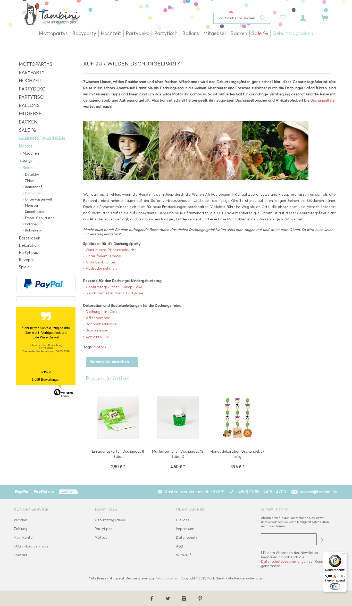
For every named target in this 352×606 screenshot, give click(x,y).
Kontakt (20, 555)
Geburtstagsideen (42, 138)
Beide (27, 167)
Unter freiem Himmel (103, 256)
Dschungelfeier (323, 100)
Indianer (31, 224)
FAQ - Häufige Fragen (32, 546)
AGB (179, 546)
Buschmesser (97, 330)
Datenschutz (186, 537)
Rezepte (27, 260)
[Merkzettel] (284, 17)
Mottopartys (35, 64)
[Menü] (344, 555)
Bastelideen (29, 238)
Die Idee (183, 520)
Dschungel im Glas (101, 312)
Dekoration (29, 245)
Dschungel (32, 193)
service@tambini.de (318, 491)
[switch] (335, 586)
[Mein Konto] (308, 17)
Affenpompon (98, 318)
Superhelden (34, 212)
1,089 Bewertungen (46, 379)
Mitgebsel (31, 114)
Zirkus (29, 181)
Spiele (24, 267)
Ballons (29, 105)
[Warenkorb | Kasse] (328, 17)
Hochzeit (30, 81)
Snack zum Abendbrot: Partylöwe (114, 293)
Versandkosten (167, 578)
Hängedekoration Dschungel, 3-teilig (237, 454)
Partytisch (33, 97)
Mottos (25, 146)
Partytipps (28, 252)
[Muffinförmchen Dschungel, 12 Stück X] (178, 418)
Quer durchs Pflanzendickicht (111, 250)
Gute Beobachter (100, 262)
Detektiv (31, 174)
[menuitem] (241, 18)
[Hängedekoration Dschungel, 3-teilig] (237, 418)
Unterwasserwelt (38, 199)
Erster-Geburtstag (39, 218)
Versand (20, 520)
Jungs (26, 160)
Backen (28, 122)
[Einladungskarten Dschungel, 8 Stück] (118, 418)
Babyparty (32, 72)
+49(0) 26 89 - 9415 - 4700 (261, 491)
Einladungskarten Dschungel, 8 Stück (118, 454)
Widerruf (183, 555)
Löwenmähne (97, 336)
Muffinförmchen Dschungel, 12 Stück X (177, 454)
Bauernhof (33, 187)
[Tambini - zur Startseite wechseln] (52, 14)
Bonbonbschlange (101, 324)
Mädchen (30, 153)
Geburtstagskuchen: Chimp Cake (114, 287)
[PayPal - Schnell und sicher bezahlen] (43, 283)
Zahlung (20, 529)
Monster (31, 205)
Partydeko (32, 89)
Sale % (27, 130)
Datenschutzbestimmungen (284, 561)
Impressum (185, 529)
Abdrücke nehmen (101, 268)
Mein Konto (23, 537)
